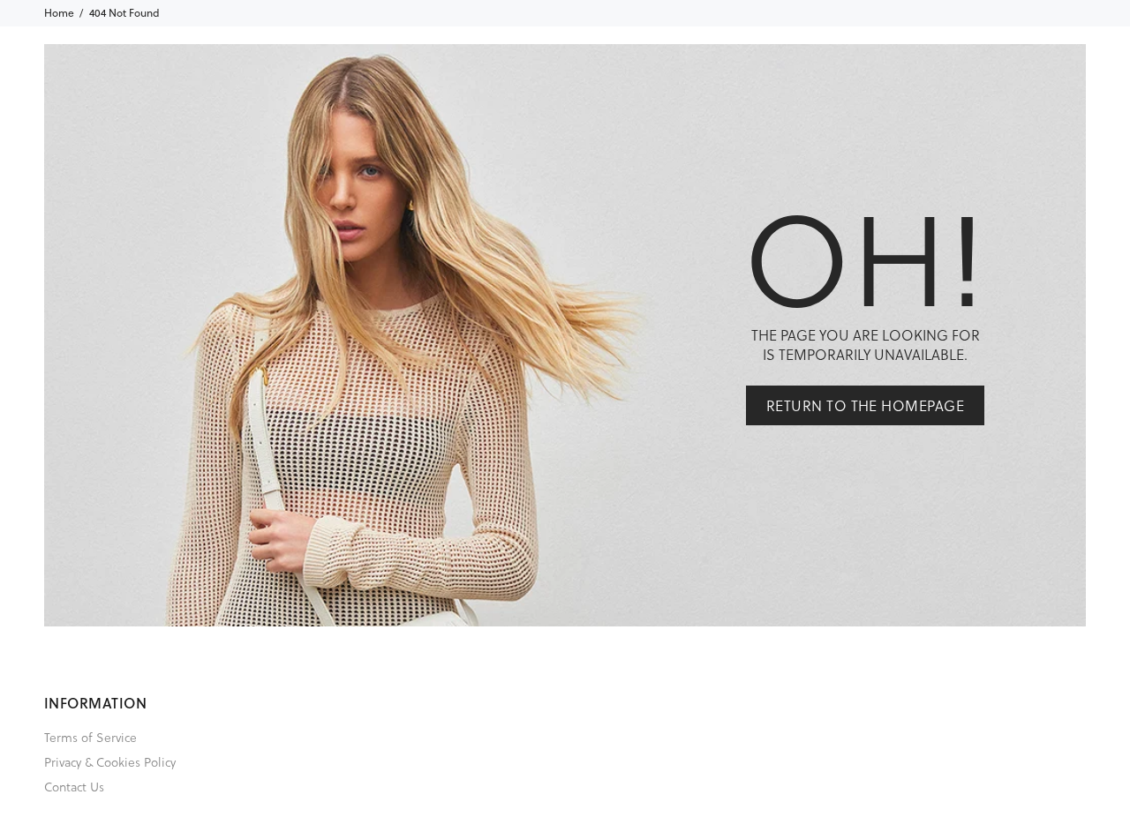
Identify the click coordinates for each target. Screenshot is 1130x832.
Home (59, 12)
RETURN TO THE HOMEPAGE (865, 405)
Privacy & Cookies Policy (110, 762)
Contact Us (74, 786)
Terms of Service (90, 737)
